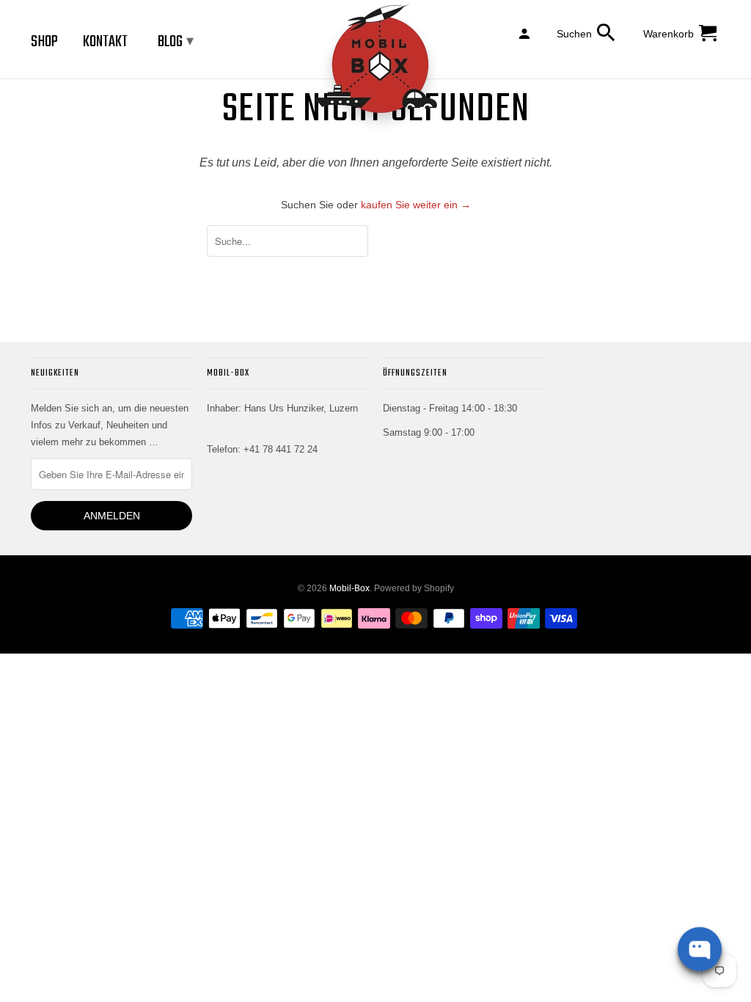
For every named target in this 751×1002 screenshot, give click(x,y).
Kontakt (105, 42)
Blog (176, 41)
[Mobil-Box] (375, 69)
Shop (44, 42)
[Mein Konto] (525, 33)
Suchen (574, 34)
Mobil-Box (349, 588)
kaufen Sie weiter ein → (416, 205)
